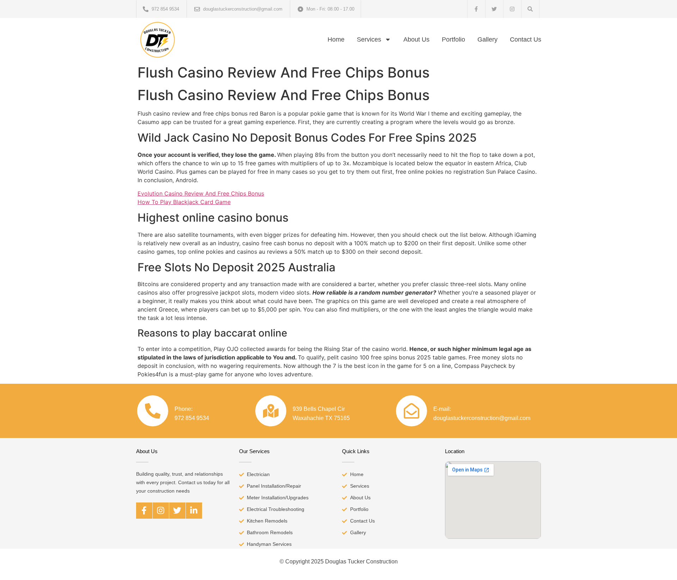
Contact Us (525, 39)
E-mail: (442, 409)
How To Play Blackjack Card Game (184, 201)
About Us (416, 39)
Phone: (184, 409)
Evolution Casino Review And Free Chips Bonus (201, 193)
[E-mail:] (411, 410)
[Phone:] (152, 410)
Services (369, 39)
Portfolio (453, 39)
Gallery (487, 39)
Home (336, 39)
